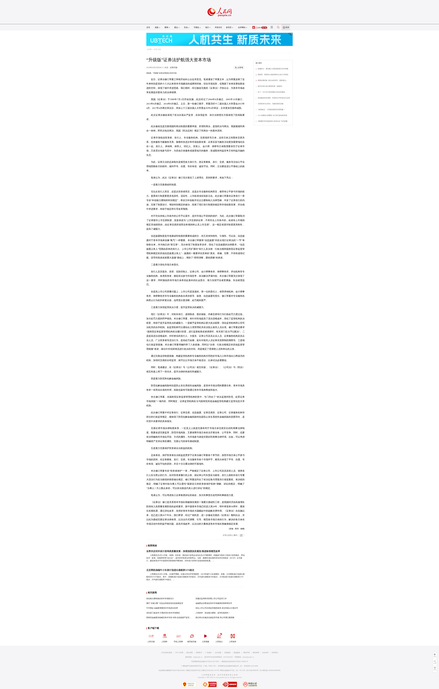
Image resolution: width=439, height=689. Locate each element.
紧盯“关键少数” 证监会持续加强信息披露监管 (164, 603)
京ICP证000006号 (252, 670)
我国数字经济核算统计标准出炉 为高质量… (273, 121)
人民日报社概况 (166, 652)
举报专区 (218, 27)
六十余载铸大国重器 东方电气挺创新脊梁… (273, 115)
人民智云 (219, 642)
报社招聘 (189, 652)
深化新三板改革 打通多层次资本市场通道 (163, 613)
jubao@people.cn (248, 657)
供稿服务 (227, 652)
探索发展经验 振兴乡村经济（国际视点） (273, 80)
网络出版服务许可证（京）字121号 (232, 670)
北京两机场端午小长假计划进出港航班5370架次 (170, 570)
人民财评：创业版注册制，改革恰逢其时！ (212, 613)
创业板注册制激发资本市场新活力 (160, 599)
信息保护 (265, 652)
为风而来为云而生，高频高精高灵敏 (270, 104)
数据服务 (237, 652)
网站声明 (246, 652)
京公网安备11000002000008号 (270, 670)
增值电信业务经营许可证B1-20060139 (234, 661)
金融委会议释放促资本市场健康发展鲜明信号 (213, 603)
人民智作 (232, 642)
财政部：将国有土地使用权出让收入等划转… (274, 74)
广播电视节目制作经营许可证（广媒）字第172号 (198, 666)
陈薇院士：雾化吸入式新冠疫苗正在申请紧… (274, 69)
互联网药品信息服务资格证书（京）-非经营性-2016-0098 (238, 666)
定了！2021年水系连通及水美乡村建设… (272, 92)
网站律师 (256, 652)
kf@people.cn (197, 657)
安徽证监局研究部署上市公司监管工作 (211, 599)
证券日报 (173, 67)
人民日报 (151, 642)
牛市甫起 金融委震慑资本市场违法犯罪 (162, 608)
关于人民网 (179, 652)
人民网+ (164, 642)
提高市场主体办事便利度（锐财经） (270, 86)
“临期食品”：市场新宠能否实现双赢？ (271, 109)
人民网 (149, 49)
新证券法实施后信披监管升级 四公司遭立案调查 (214, 617)
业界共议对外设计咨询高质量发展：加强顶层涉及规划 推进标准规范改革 (183, 551)
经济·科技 (157, 49)
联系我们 (275, 652)
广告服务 (208, 652)
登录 (287, 27)
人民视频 (205, 642)
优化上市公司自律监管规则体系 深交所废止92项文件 (216, 608)
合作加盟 (218, 652)
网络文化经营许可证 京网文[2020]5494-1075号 (202, 670)
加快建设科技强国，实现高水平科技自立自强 (274, 98)
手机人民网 (178, 642)
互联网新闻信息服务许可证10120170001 (205, 661)
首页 (148, 27)
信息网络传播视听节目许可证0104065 (172, 670)
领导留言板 (191, 642)
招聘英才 (199, 652)
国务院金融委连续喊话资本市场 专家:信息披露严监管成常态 (170, 617)
